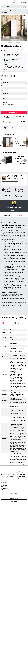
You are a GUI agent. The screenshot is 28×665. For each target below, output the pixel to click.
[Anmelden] (22, 3)
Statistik (5, 484)
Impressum (3, 479)
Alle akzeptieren (14, 493)
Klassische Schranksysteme (15, 11)
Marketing (5, 485)
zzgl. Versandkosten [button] (10, 104)
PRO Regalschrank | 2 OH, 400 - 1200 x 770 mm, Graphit (19, 160)
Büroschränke (6, 11)
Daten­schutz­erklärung (14, 478)
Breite (2, 85)
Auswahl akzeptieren (14, 498)
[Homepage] (14, 2)
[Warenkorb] (26, 3)
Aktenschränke (4, 12)
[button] (8, 42)
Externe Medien (6, 487)
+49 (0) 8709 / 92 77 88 (10, 183)
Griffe (2, 90)
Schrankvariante (4, 79)
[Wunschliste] (24, 3)
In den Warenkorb (13, 112)
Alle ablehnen (14, 501)
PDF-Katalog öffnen (8, 323)
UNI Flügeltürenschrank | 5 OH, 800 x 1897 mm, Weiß (19, 142)
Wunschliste (24, 17)
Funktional (5, 488)
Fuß (2, 96)
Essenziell (5, 482)
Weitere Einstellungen (5, 490)
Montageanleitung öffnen (21, 323)
